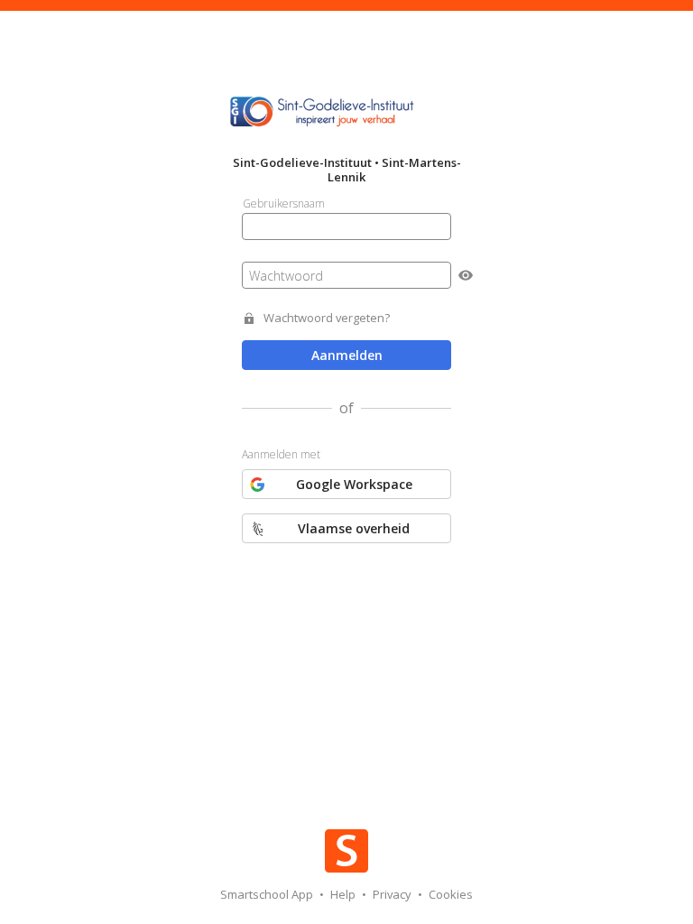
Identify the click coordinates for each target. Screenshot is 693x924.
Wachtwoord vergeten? (326, 318)
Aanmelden (347, 355)
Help (344, 894)
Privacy (393, 894)
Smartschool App (268, 894)
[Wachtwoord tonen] (465, 275)
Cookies (451, 894)
